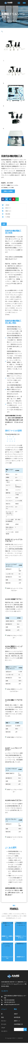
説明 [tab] (4, 224)
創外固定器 (17, 1017)
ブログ (3, 1028)
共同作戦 (5, 187)
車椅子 (16, 1014)
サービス (3, 1024)
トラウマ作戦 (11, 187)
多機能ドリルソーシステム (12, 185)
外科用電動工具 (18, 1024)
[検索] (25, 1029)
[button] (19, 3)
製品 (5, 21)
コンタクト (4, 1031)
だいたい (3, 1021)
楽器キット (17, 1021)
